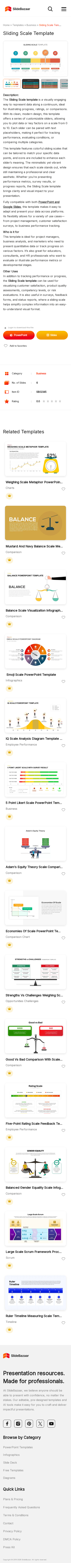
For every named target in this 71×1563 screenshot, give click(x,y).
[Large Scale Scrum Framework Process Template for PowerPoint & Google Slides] (35, 1228)
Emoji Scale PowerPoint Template (31, 674)
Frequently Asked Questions (21, 1507)
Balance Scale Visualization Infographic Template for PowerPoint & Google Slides (34, 610)
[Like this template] (63, 489)
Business (31, 25)
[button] (19, 59)
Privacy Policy (12, 1531)
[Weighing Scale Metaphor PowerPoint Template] (35, 459)
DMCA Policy (12, 1539)
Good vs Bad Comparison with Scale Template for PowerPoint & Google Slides (34, 1059)
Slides (53, 335)
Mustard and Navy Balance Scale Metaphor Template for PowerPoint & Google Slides (34, 546)
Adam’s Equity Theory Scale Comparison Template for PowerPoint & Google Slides (34, 867)
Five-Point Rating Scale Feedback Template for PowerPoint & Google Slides (34, 1123)
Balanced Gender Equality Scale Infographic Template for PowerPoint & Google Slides (34, 1187)
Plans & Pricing (13, 1499)
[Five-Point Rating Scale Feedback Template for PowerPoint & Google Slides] (35, 1100)
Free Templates (13, 1470)
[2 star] (47, 401)
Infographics (11, 1455)
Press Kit (9, 1547)
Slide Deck (10, 1462)
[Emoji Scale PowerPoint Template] (35, 651)
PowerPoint (20, 335)
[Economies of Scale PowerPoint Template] (35, 908)
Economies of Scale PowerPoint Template (34, 931)
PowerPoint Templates (18, 1447)
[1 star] (43, 401)
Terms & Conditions (15, 1515)
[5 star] (60, 401)
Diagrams (9, 1478)
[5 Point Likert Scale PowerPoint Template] (35, 779)
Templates (18, 25)
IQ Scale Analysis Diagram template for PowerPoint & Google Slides (34, 738)
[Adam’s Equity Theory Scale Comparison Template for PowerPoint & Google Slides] (35, 843)
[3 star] (51, 401)
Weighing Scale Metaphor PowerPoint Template (34, 482)
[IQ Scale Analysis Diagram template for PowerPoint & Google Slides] (35, 715)
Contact (8, 1523)
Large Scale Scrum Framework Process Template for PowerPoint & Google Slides (34, 1252)
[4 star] (55, 401)
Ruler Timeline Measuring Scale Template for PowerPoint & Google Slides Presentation (34, 1316)
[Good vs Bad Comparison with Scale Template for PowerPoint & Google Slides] (35, 1036)
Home (6, 25)
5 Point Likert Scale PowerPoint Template (34, 803)
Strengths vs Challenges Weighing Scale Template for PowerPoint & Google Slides (34, 995)
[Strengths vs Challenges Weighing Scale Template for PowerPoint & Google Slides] (35, 972)
